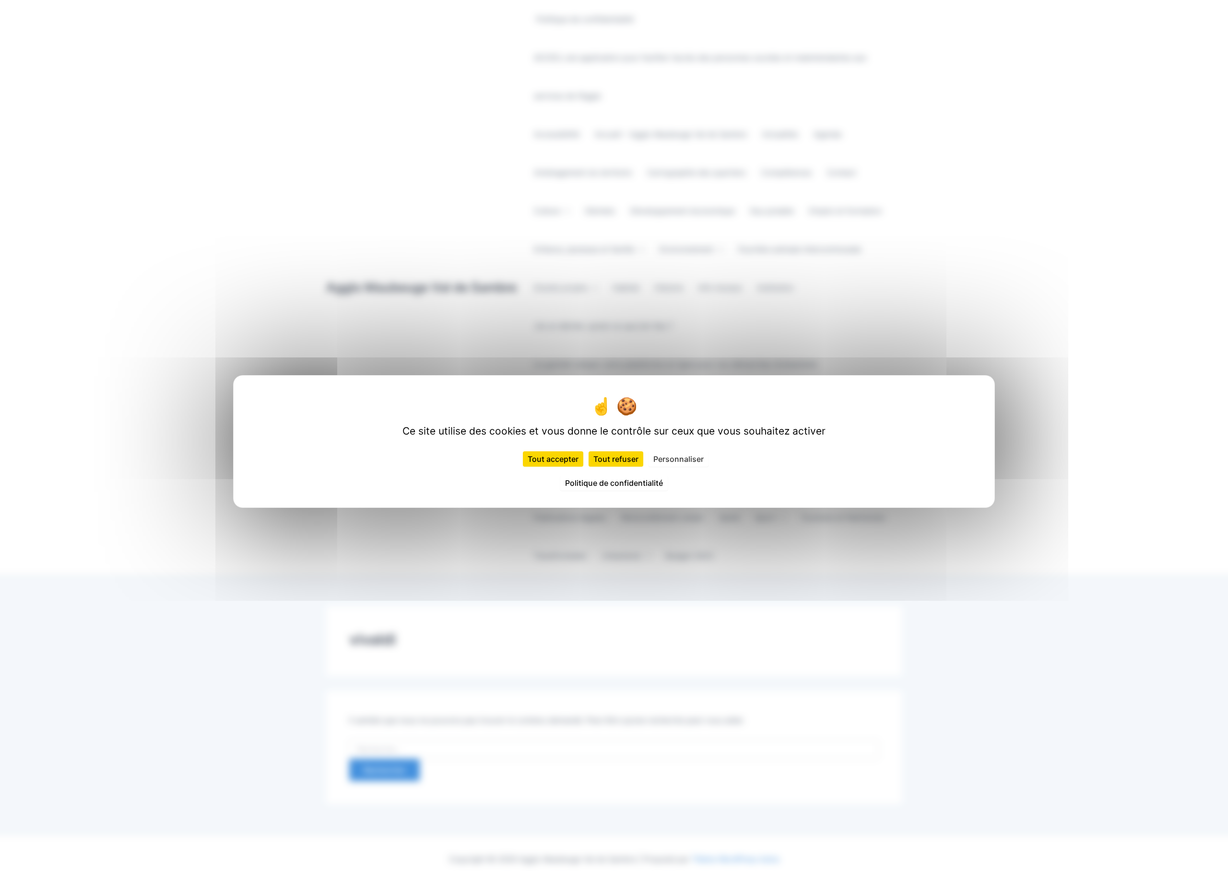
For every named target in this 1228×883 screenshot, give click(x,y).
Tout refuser (615, 459)
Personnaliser (678, 459)
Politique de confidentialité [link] (614, 483)
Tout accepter (553, 459)
